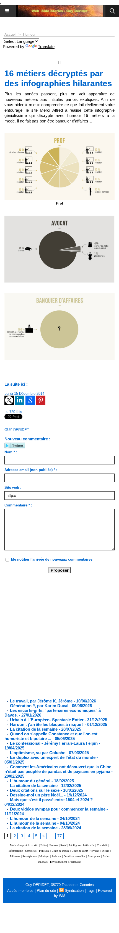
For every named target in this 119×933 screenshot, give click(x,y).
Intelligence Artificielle (81, 845)
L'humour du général (29, 780)
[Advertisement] (55, 635)
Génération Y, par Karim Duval (38, 705)
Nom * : (10, 452)
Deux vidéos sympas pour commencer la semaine (57, 809)
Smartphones (29, 856)
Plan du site (46, 890)
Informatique (16, 851)
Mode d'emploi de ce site (24, 845)
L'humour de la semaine (32, 818)
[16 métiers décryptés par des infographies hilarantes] (59, 218)
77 (59, 835)
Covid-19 (102, 845)
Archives (56, 856)
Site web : (12, 487)
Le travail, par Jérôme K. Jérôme (41, 701)
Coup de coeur (80, 851)
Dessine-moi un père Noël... (36, 795)
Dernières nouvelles (74, 856)
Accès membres (20, 890)
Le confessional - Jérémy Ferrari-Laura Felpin (53, 743)
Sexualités (31, 851)
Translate (46, 46)
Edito (43, 845)
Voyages (94, 851)
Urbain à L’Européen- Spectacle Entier (46, 719)
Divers (105, 851)
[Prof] (59, 135)
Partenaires (75, 862)
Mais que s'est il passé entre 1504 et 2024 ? (51, 799)
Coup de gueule (60, 851)
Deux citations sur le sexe (34, 790)
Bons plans (94, 856)
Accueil (10, 34)
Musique (44, 856)
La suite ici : (16, 384)
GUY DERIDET (16, 430)
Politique (44, 851)
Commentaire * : (18, 505)
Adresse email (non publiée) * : (30, 470)
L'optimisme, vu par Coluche (37, 752)
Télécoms (15, 856)
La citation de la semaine (33, 729)
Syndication (74, 890)
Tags (91, 890)
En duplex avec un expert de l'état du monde (52, 757)
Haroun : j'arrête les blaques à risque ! (46, 724)
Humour (29, 34)
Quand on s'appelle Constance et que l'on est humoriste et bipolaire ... (50, 736)
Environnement (58, 862)
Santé (63, 845)
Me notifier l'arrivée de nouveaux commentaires (51, 559)
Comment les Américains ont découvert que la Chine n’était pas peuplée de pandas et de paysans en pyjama (57, 769)
